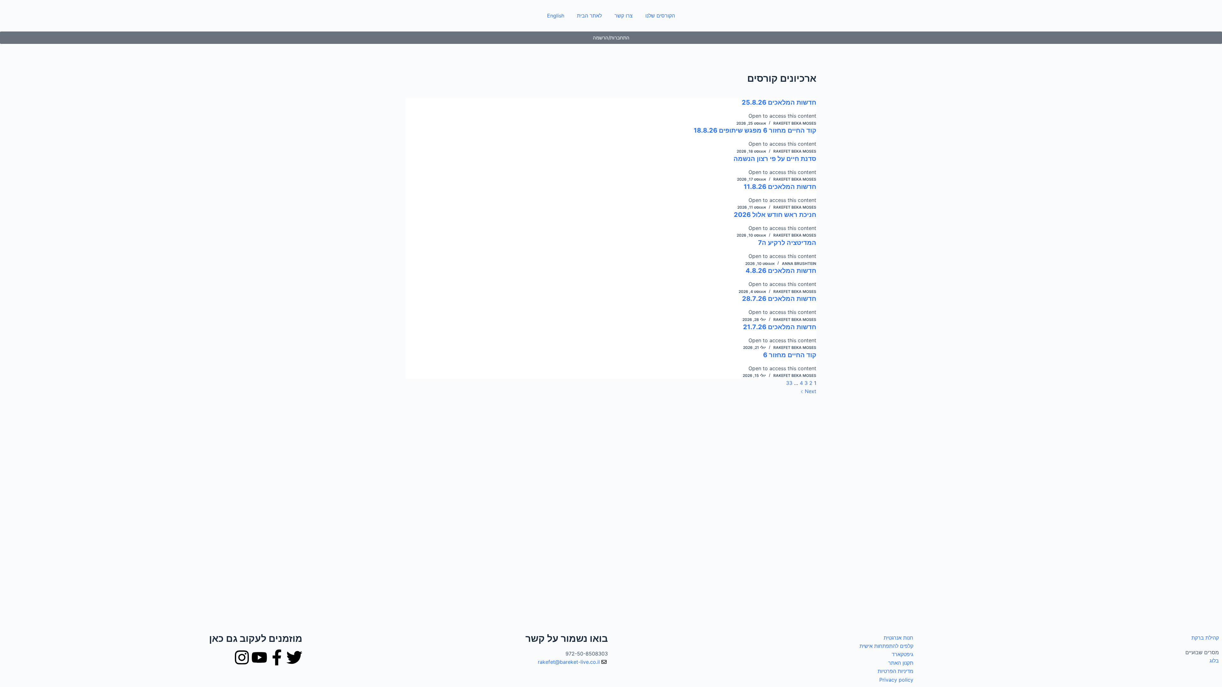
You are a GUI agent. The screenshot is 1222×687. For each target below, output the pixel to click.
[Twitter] (294, 657)
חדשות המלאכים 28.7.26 (779, 298)
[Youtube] (259, 657)
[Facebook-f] (277, 657)
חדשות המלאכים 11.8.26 (780, 187)
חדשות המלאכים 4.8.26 (781, 270)
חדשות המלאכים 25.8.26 (779, 102)
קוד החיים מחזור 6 (789, 355)
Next (809, 391)
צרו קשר (624, 15)
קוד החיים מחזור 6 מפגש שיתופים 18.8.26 (755, 130)
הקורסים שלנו (660, 15)
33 (789, 383)
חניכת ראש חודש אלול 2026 (775, 215)
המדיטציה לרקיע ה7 (787, 242)
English (555, 15)
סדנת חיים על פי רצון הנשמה (775, 159)
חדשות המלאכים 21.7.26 (779, 327)
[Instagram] (242, 657)
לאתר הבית (589, 15)
